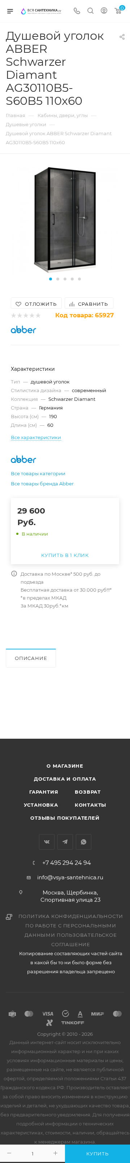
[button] (50, 279)
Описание (31, 658)
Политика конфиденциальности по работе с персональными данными (71, 925)
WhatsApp (83, 842)
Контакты (90, 805)
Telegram (65, 842)
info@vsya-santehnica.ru (70, 877)
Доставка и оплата (65, 779)
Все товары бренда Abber (42, 483)
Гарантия (43, 792)
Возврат (88, 792)
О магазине (65, 766)
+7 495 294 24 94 (66, 863)
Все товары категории (38, 473)
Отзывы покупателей (64, 818)
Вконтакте (47, 842)
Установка (41, 805)
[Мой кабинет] (104, 11)
